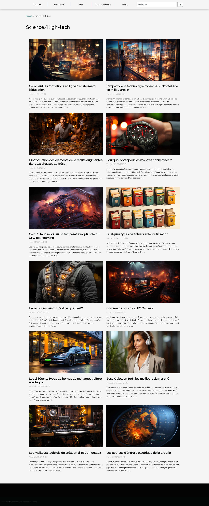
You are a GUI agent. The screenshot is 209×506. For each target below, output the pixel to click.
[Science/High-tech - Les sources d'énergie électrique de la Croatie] (143, 426)
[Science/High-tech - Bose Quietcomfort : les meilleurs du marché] (143, 351)
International (59, 4)
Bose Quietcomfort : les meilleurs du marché (137, 378)
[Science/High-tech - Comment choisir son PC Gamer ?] (143, 281)
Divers (124, 4)
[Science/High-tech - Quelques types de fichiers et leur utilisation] (143, 207)
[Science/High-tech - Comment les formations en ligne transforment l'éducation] (66, 59)
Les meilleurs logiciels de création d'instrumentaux (65, 452)
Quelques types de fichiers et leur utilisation (137, 234)
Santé (81, 4)
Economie (37, 4)
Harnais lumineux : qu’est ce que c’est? (56, 308)
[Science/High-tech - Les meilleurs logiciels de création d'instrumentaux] (66, 426)
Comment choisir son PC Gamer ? (129, 308)
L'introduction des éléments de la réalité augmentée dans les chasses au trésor (66, 161)
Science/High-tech (103, 4)
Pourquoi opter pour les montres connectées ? (139, 160)
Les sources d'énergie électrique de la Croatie (138, 452)
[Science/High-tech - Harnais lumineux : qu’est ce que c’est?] (66, 281)
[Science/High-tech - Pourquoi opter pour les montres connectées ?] (143, 133)
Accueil (29, 16)
